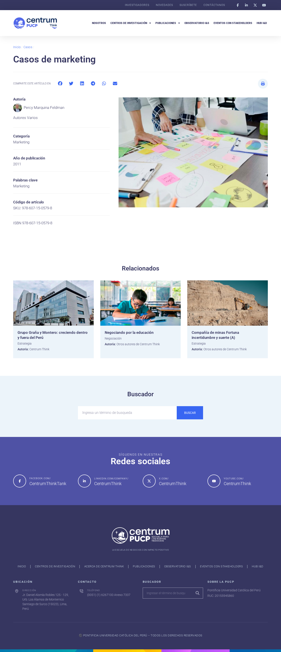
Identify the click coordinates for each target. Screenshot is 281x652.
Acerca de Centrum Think (104, 566)
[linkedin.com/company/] (84, 481)
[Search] (197, 593)
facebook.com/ (40, 478)
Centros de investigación (128, 23)
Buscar (190, 413)
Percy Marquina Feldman (44, 107)
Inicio (17, 47)
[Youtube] (264, 5)
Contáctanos (214, 5)
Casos (27, 47)
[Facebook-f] (237, 5)
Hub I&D (262, 23)
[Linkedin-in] (246, 5)
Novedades (164, 5)
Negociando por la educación (129, 332)
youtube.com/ (234, 478)
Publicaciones (165, 23)
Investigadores (137, 5)
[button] (60, 84)
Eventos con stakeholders (233, 23)
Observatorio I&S (196, 23)
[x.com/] (149, 481)
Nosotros (99, 23)
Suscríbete (188, 5)
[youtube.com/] (213, 481)
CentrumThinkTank (47, 483)
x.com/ (164, 478)
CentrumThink (108, 483)
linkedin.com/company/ (111, 478)
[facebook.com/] (19, 481)
